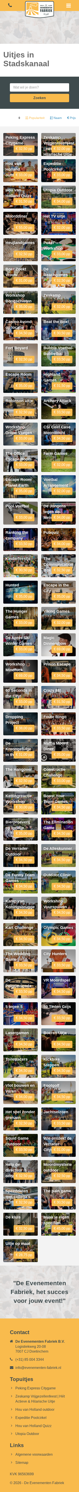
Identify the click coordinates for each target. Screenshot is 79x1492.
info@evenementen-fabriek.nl (38, 1368)
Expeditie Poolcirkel (31, 1418)
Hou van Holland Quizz (33, 1426)
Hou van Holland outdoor (34, 1409)
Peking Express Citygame (35, 1388)
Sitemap (21, 1462)
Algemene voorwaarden (34, 1454)
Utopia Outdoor (27, 1434)
